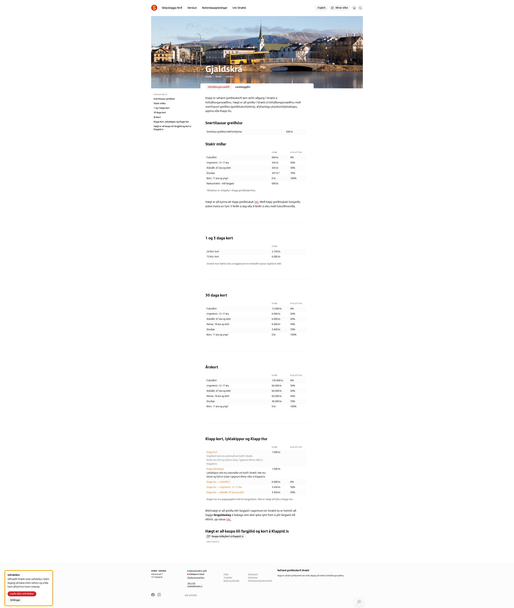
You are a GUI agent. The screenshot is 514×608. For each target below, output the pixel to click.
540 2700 (191, 583)
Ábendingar (253, 578)
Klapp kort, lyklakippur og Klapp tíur (171, 122)
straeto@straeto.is (194, 586)
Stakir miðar (160, 103)
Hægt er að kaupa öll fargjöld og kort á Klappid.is (172, 128)
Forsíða (208, 77)
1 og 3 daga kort (161, 108)
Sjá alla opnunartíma (195, 578)
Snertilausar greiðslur (164, 99)
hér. (256, 202)
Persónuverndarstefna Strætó (260, 581)
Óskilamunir (253, 574)
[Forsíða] (154, 8)
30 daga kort (160, 112)
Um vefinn (191, 595)
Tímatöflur (228, 578)
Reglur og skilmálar (231, 581)
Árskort (157, 117)
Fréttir (226, 574)
